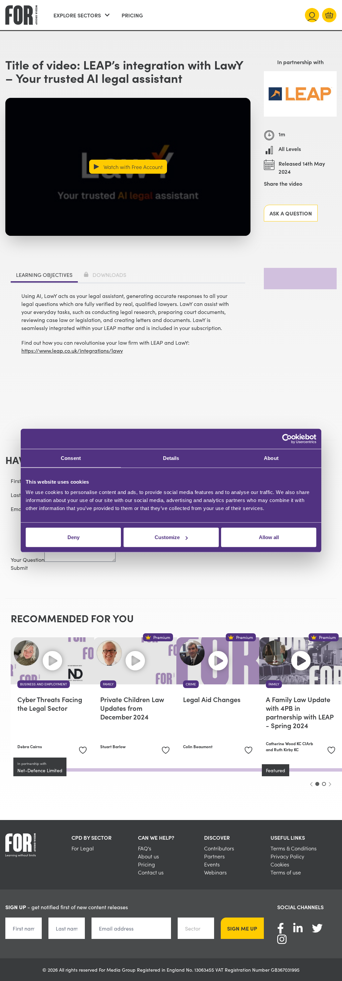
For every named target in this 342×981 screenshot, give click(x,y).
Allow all (269, 537)
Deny (73, 537)
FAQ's (144, 848)
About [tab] (271, 458)
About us (148, 856)
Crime (191, 684)
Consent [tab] (71, 458)
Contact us (151, 872)
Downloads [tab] (109, 274)
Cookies (280, 864)
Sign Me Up (242, 928)
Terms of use (286, 872)
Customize (167, 537)
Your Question (27, 559)
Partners (214, 856)
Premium (161, 637)
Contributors (219, 848)
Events (212, 864)
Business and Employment (43, 684)
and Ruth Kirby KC (282, 749)
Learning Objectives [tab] (44, 274)
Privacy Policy (287, 856)
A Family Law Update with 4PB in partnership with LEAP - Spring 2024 (299, 712)
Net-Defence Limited (39, 770)
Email (17, 508)
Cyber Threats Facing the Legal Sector (49, 703)
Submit (19, 567)
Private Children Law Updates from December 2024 (132, 707)
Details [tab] (171, 458)
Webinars (215, 872)
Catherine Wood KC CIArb (289, 743)
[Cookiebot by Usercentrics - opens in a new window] (287, 439)
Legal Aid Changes (211, 699)
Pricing (132, 15)
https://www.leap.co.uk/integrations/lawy (72, 350)
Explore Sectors (77, 15)
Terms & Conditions (294, 848)
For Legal (82, 848)
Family (108, 684)
